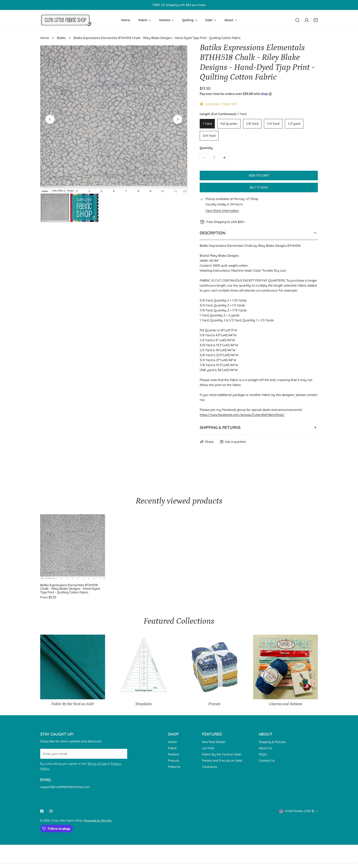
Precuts (173, 760)
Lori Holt (208, 748)
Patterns (174, 767)
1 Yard (207, 124)
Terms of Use (97, 764)
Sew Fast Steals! (213, 742)
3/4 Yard (209, 136)
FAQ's (263, 754)
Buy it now (259, 187)
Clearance (209, 767)
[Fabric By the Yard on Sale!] (72, 667)
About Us (265, 748)
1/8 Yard (252, 124)
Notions (173, 754)
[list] (113, 118)
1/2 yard (294, 124)
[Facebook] (41, 811)
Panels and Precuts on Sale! (222, 760)
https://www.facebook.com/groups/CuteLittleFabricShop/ (242, 415)
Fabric (172, 748)
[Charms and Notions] (285, 667)
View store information (222, 210)
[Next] (177, 119)
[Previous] (49, 119)
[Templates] (143, 667)
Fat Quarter (228, 124)
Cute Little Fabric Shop (66, 820)
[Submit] (122, 753)
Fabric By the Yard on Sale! (221, 754)
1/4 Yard (273, 124)
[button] (315, 20)
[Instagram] (51, 811)
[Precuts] (214, 667)
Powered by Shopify (98, 820)
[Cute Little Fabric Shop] (66, 20)
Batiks (61, 38)
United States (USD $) (299, 811)
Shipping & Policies (272, 742)
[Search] (297, 20)
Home (44, 38)
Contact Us (267, 760)
